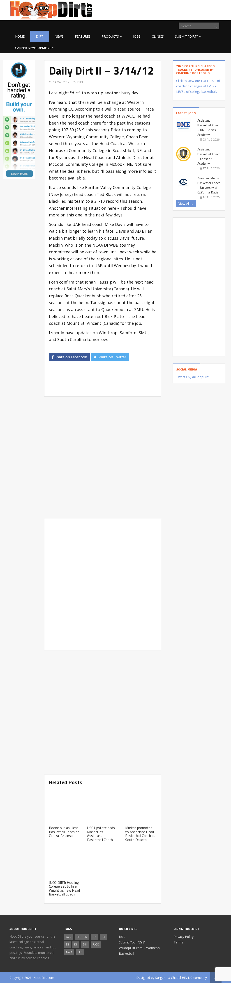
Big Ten (82, 937)
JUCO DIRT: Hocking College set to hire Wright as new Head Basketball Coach (64, 888)
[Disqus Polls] (102, 457)
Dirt (39, 36)
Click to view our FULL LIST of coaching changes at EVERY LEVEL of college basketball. (198, 86)
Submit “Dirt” (186, 36)
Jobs (137, 36)
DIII (85, 944)
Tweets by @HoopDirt (192, 377)
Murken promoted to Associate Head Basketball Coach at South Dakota (140, 833)
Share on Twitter (111, 357)
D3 (103, 937)
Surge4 (160, 977)
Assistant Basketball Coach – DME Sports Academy (208, 127)
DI (67, 944)
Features (82, 36)
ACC (69, 937)
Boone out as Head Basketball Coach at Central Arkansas (64, 831)
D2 (94, 937)
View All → (186, 203)
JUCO (95, 944)
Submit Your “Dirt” (132, 942)
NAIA (69, 952)
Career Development (33, 47)
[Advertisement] (185, 9)
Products (110, 36)
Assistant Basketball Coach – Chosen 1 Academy (208, 156)
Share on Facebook (70, 357)
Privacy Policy (184, 936)
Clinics (158, 36)
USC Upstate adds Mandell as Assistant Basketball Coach (101, 833)
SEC (80, 952)
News (59, 36)
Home (20, 36)
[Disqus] (103, 583)
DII (76, 944)
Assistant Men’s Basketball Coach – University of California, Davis (208, 185)
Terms (178, 942)
